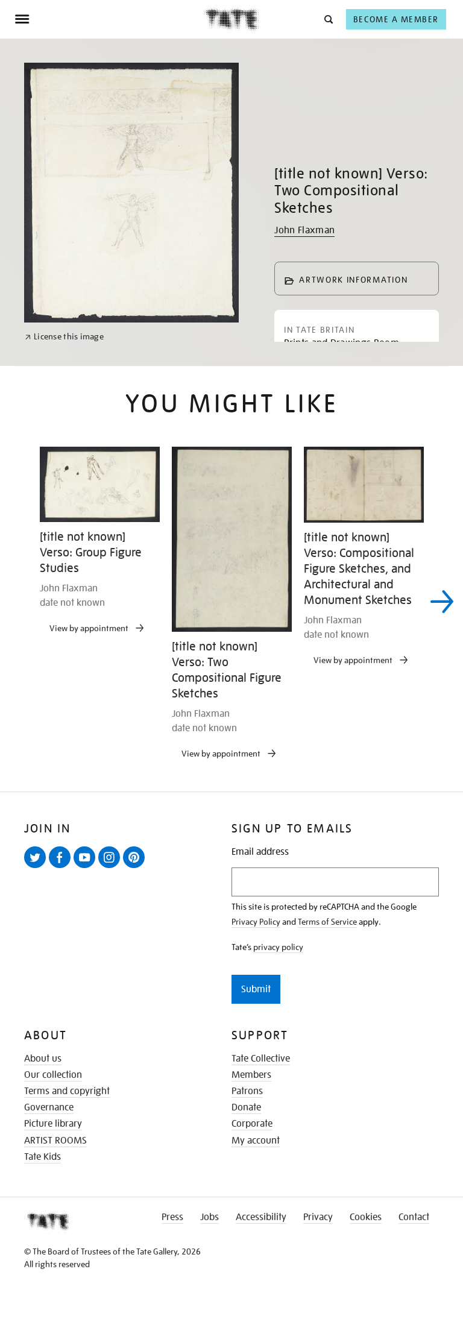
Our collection (53, 1075)
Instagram (111, 867)
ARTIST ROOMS (55, 1141)
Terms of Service (327, 921)
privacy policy (278, 947)
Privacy (318, 1217)
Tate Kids (42, 1157)
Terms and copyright (67, 1091)
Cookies (366, 1217)
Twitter (37, 867)
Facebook (62, 867)
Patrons (247, 1091)
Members (251, 1075)
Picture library (53, 1124)
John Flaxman (304, 230)
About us (42, 1059)
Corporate (252, 1124)
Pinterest (136, 867)
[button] (328, 19)
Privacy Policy (256, 921)
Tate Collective (261, 1059)
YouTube (86, 867)
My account (256, 1141)
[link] (64, 337)
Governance (49, 1107)
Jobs (209, 1217)
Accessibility (261, 1217)
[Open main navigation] (109, 19)
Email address (260, 852)
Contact (413, 1217)
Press (172, 1217)
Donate (246, 1107)
